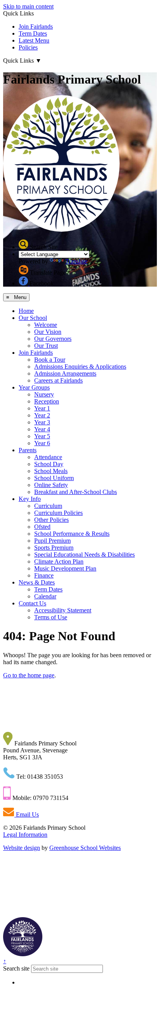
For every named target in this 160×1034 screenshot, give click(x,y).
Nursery (44, 394)
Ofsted (42, 526)
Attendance (48, 457)
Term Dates (33, 33)
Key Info (30, 499)
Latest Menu (34, 40)
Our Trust (46, 345)
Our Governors (52, 338)
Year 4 (42, 429)
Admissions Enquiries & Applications (80, 366)
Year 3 (42, 422)
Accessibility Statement (62, 610)
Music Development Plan (65, 568)
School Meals (51, 471)
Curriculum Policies (58, 512)
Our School (33, 317)
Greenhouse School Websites (85, 847)
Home (26, 311)
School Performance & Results (72, 533)
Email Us (26, 814)
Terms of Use (50, 617)
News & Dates (37, 582)
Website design (21, 847)
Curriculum (48, 505)
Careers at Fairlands (58, 380)
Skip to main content (28, 6)
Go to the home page (28, 675)
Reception (46, 401)
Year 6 (42, 443)
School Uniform (54, 478)
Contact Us (32, 603)
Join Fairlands (36, 26)
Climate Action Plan (58, 561)
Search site (16, 968)
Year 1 (42, 408)
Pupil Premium (52, 540)
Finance (44, 575)
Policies (28, 47)
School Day (48, 464)
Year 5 (42, 436)
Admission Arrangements (65, 373)
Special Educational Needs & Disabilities (84, 554)
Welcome (45, 324)
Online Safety (51, 485)
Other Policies (51, 519)
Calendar (45, 596)
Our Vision (47, 331)
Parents (28, 450)
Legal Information (25, 834)
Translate (76, 261)
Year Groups (34, 387)
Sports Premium (53, 547)
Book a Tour (49, 359)
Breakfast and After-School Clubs (75, 492)
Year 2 (42, 415)
